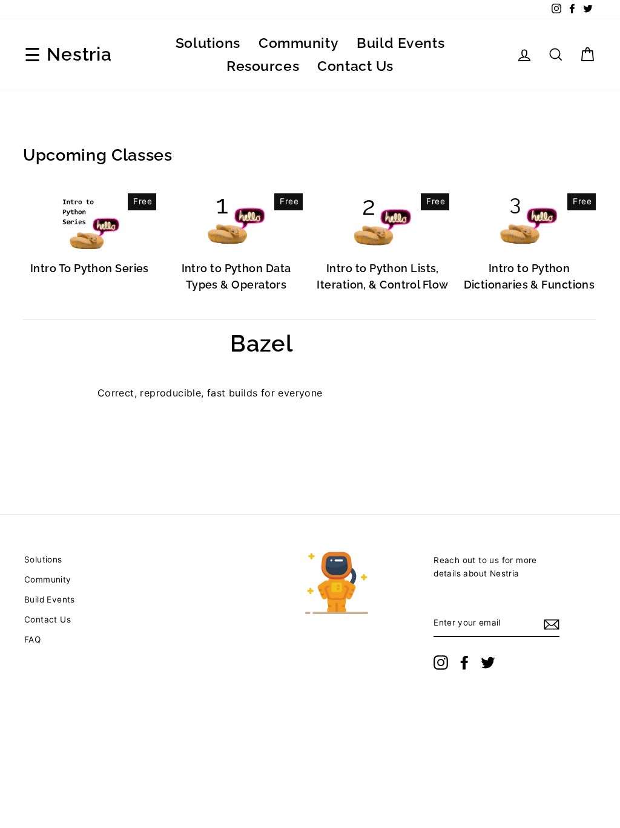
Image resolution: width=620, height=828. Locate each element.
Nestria (79, 54)
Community (298, 43)
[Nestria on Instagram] (441, 662)
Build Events (400, 43)
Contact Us (355, 66)
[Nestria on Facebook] (464, 662)
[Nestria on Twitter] (488, 662)
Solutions (208, 43)
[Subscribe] (551, 624)
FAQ (32, 639)
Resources (262, 66)
